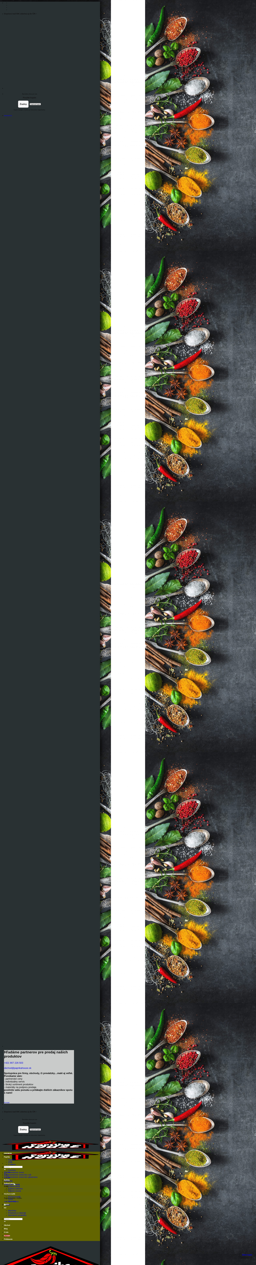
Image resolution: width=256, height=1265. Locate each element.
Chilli (10, 1162)
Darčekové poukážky (17, 1215)
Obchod (7, 1172)
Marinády (12, 1201)
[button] (12, 1184)
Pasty (10, 1199)
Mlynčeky (12, 1210)
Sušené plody (14, 1186)
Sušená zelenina (15, 1189)
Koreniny (12, 1170)
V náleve (12, 1164)
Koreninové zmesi (16, 1172)
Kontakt (7, 1177)
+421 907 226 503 (13, 1062)
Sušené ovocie (14, 1191)
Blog (6, 1174)
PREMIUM (8, 1153)
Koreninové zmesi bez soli (19, 1175)
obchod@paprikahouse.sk (17, 1068)
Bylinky (7, 1180)
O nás (6, 1232)
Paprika (11, 1160)
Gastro (6, 1204)
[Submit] (5, 1169)
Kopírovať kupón (35, 104)
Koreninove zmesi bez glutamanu (23, 1177)
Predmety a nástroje (17, 1213)
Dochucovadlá (14, 1197)
